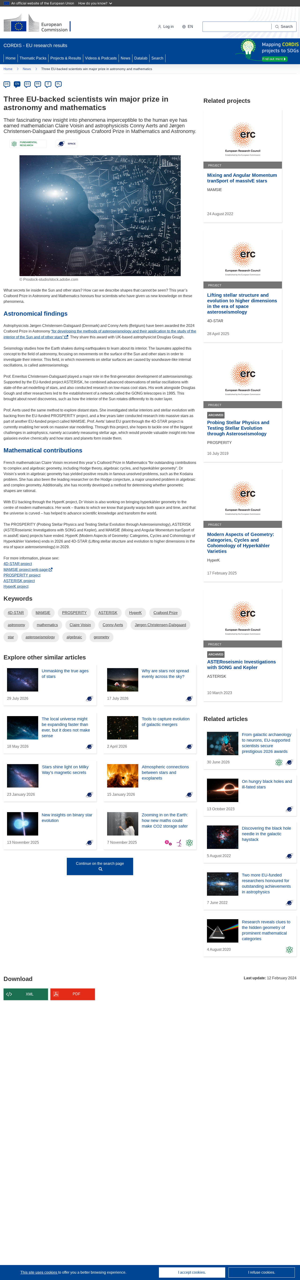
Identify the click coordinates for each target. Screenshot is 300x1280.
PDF (76, 994)
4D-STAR (16, 613)
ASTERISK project (19, 581)
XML (30, 994)
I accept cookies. (192, 1272)
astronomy (16, 625)
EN (17, 83)
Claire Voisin (80, 625)
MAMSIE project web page (27, 570)
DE (7, 83)
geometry (101, 637)
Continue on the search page (100, 864)
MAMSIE (43, 613)
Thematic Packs (33, 58)
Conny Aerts (113, 625)
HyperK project (16, 586)
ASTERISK (107, 613)
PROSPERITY (74, 613)
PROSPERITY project (22, 575)
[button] (187, 27)
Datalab (140, 58)
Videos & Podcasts (101, 58)
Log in (168, 27)
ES (27, 83)
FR (38, 83)
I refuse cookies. (261, 1272)
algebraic (74, 637)
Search (157, 58)
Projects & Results (65, 58)
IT (48, 83)
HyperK (135, 613)
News (125, 58)
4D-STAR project (18, 564)
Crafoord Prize (166, 613)
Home (11, 58)
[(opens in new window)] (41, 23)
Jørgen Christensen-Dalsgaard (160, 625)
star (11, 637)
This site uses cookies (39, 1272)
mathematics (47, 625)
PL (58, 83)
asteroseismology (40, 637)
